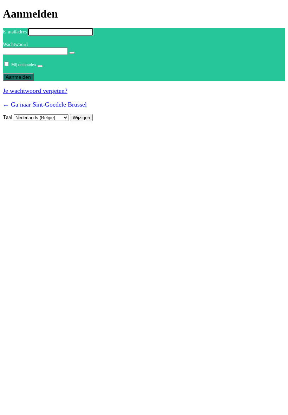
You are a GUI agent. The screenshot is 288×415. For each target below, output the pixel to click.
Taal (7, 117)
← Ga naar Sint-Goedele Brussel (45, 104)
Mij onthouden (23, 64)
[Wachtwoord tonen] (72, 53)
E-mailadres (15, 31)
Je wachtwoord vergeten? (35, 90)
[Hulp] (40, 66)
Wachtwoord (15, 44)
